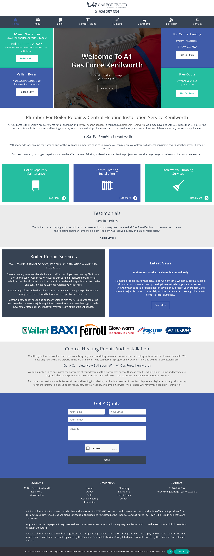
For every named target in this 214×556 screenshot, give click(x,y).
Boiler (60, 23)
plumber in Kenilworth (132, 124)
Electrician (171, 23)
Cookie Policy (182, 551)
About (38, 23)
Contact (197, 23)
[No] (210, 551)
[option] (107, 68)
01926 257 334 (107, 11)
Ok (170, 551)
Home (15, 23)
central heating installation (89, 381)
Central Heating (87, 23)
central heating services (91, 124)
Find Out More (27, 58)
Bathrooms (144, 23)
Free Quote (107, 88)
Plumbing (117, 23)
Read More (160, 305)
